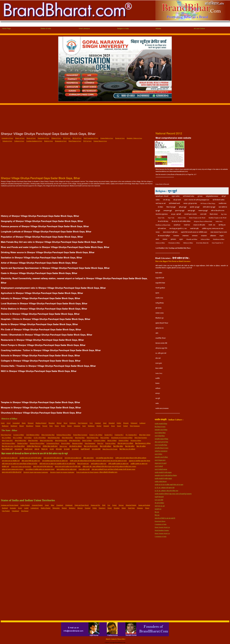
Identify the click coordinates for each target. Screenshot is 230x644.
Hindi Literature (84, 28)
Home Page (6, 28)
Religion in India (123, 28)
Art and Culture (199, 28)
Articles (158, 28)
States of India (46, 28)
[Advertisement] (54, 117)
